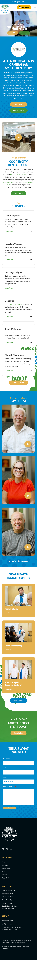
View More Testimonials (18, 561)
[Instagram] (11, 849)
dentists (19, 227)
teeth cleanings (8, 182)
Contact (4, 875)
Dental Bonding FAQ (13, 646)
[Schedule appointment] (24, 7)
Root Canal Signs (11, 609)
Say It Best (18, 401)
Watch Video (12, 33)
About (4, 862)
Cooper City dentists (15, 304)
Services (18, 206)
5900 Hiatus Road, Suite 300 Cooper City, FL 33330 (11, 928)
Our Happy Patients (18, 398)
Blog (3, 872)
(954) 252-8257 (19, 2)
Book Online (6, 878)
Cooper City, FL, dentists (18, 174)
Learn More (26, 32)
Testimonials (6, 868)
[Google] (7, 849)
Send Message (9, 808)
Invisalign (26, 279)
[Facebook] (3, 849)
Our (18, 203)
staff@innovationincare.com (11, 924)
